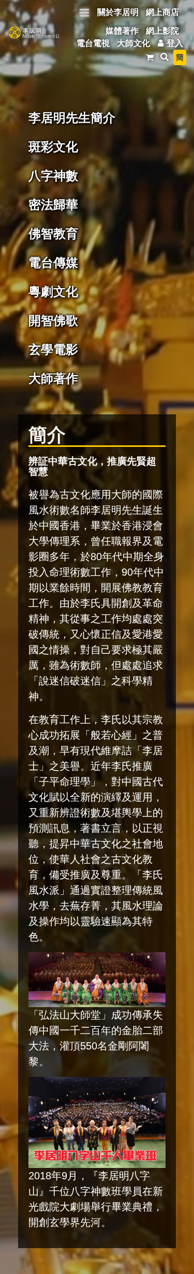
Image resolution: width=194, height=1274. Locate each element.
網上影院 (162, 30)
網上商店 (162, 12)
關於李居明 (118, 12)
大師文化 (133, 43)
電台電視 (93, 43)
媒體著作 (122, 30)
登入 (175, 43)
